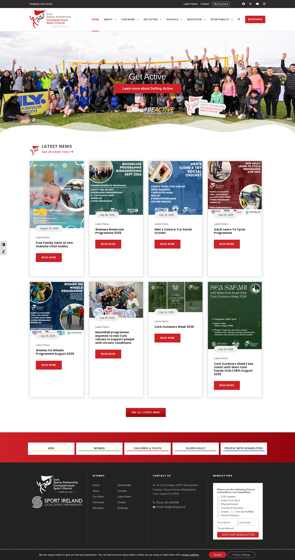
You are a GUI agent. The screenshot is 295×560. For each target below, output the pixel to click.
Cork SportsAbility (244, 511)
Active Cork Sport (230, 500)
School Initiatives (230, 515)
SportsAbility (219, 19)
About (108, 19)
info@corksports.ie (174, 506)
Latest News (191, 3)
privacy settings (190, 554)
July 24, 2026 (166, 312)
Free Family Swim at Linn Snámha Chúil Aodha (54, 244)
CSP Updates (228, 496)
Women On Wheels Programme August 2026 (55, 352)
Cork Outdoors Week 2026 (174, 327)
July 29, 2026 (166, 214)
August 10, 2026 (49, 228)
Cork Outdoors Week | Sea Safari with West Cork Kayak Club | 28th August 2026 (233, 369)
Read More (48, 257)
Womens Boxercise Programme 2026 (109, 231)
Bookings (255, 19)
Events (224, 511)
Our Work (128, 19)
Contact (204, 3)
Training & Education (232, 507)
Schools (172, 19)
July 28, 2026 (107, 317)
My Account (221, 4)
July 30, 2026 (107, 214)
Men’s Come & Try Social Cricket (173, 231)
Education (194, 19)
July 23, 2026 (225, 349)
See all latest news (56, 152)
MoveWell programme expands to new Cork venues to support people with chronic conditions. (114, 337)
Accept (217, 554)
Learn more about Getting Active (147, 88)
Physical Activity (229, 504)
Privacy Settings (241, 554)
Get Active (151, 19)
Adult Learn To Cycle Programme (229, 231)
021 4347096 (172, 502)
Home (95, 19)
